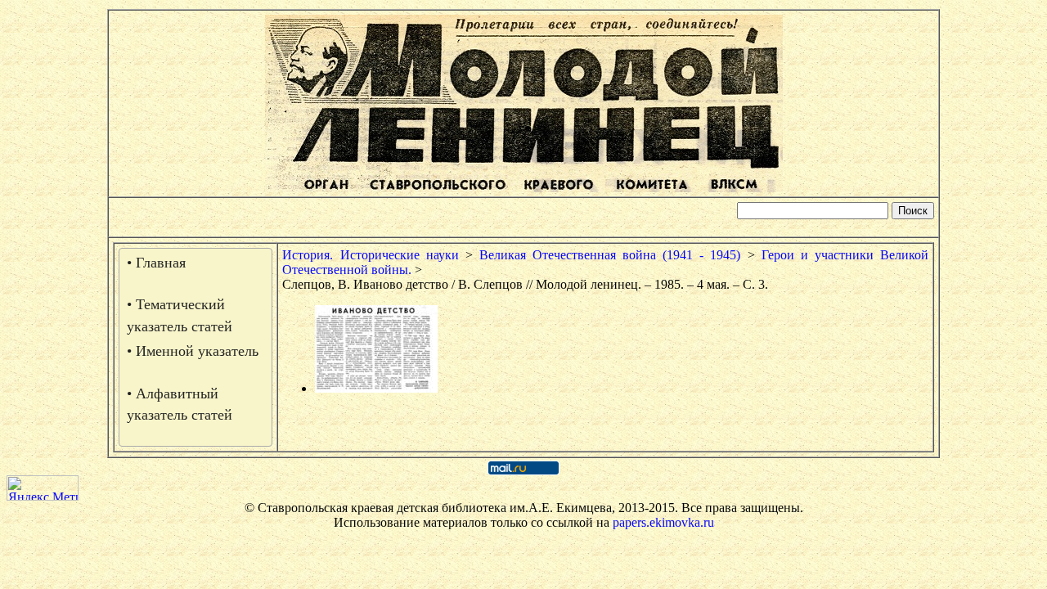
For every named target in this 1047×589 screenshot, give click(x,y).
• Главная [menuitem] (156, 262)
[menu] (195, 347)
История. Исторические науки (370, 255)
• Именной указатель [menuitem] (192, 351)
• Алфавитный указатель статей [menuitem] (179, 404)
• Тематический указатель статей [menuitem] (179, 315)
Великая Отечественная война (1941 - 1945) (610, 255)
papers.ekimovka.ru (663, 522)
